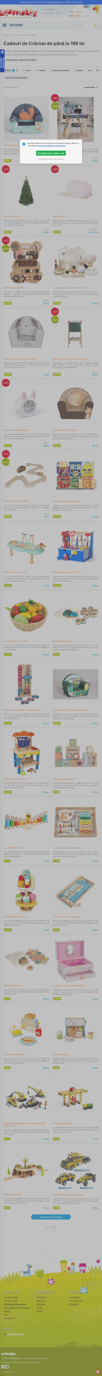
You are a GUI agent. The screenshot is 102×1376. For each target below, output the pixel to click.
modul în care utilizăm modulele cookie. (51, 145)
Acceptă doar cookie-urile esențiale (51, 159)
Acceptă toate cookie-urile (51, 153)
